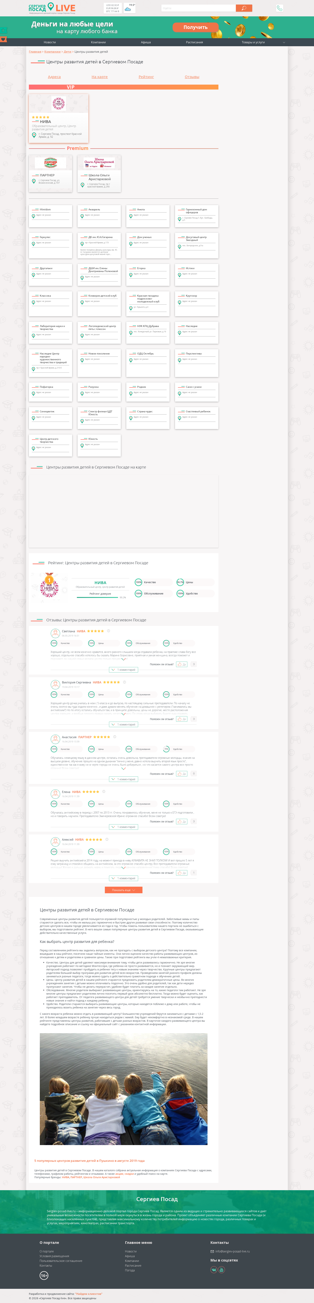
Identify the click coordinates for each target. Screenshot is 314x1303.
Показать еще (121, 890)
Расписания (194, 42)
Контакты (46, 1266)
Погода (130, 1270)
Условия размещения (54, 1256)
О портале (47, 1251)
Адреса (54, 76)
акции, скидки (124, 1173)
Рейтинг (146, 76)
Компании (98, 42)
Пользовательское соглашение (61, 1261)
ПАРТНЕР (76, 1177)
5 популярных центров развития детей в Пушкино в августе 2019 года (89, 1161)
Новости (50, 42)
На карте (100, 76)
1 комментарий (126, 669)
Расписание (133, 1266)
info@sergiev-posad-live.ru (233, 1251)
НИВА (65, 1177)
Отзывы (192, 76)
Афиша (146, 42)
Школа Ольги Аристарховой (101, 1177)
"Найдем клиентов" (88, 1294)
